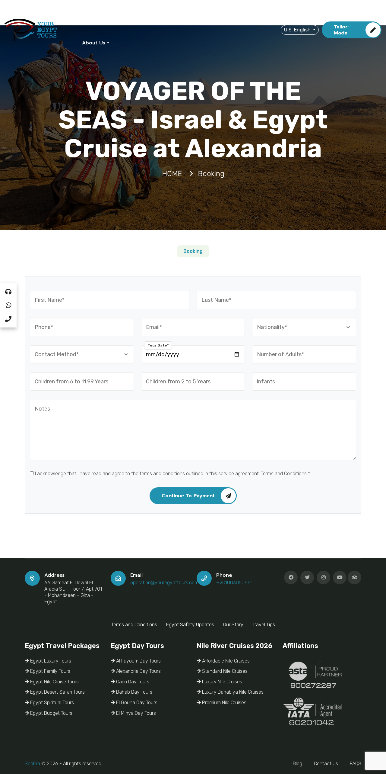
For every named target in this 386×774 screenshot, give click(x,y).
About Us (93, 43)
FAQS (355, 763)
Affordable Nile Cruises (225, 661)
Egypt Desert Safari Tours (57, 692)
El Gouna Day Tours (136, 702)
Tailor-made (342, 30)
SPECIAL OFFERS (224, 16)
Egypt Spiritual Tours (51, 702)
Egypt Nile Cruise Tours (54, 682)
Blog (297, 763)
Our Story (233, 624)
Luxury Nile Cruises (221, 682)
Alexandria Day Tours (138, 671)
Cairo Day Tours (132, 682)
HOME (89, 16)
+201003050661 (234, 582)
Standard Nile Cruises (224, 671)
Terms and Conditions (134, 624)
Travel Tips (263, 624)
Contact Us (326, 763)
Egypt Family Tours (49, 671)
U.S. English (298, 30)
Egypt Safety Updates (190, 624)
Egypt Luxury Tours (50, 661)
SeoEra (32, 763)
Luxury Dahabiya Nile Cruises (232, 692)
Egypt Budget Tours (50, 713)
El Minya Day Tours (135, 713)
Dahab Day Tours (133, 692)
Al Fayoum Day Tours (138, 661)
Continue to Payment (188, 495)
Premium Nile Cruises (223, 702)
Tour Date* (158, 345)
